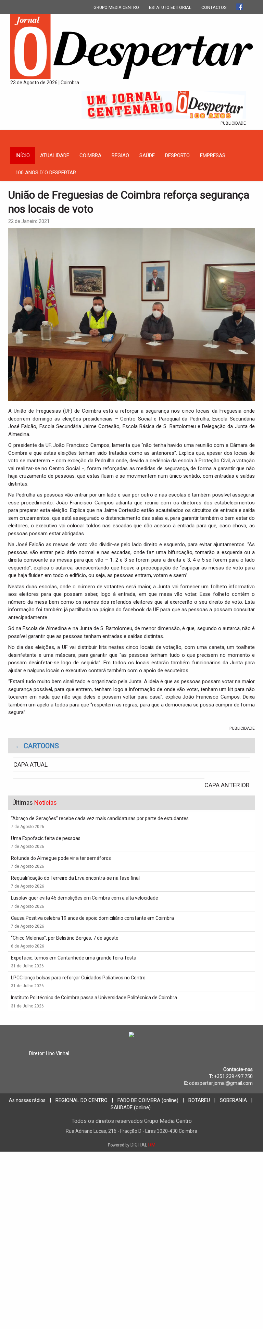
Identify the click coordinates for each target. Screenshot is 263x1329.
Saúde (147, 155)
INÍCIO (22, 155)
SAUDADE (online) (131, 1107)
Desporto (177, 155)
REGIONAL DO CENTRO (81, 1100)
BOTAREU (199, 1100)
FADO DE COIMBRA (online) (147, 1100)
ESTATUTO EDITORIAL (170, 7)
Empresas (212, 155)
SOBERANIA (233, 1100)
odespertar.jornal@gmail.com (221, 1083)
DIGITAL (131, 1145)
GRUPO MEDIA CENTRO (116, 7)
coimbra (90, 155)
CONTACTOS (213, 7)
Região (120, 155)
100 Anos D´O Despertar (45, 173)
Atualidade (54, 155)
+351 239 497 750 (233, 1076)
